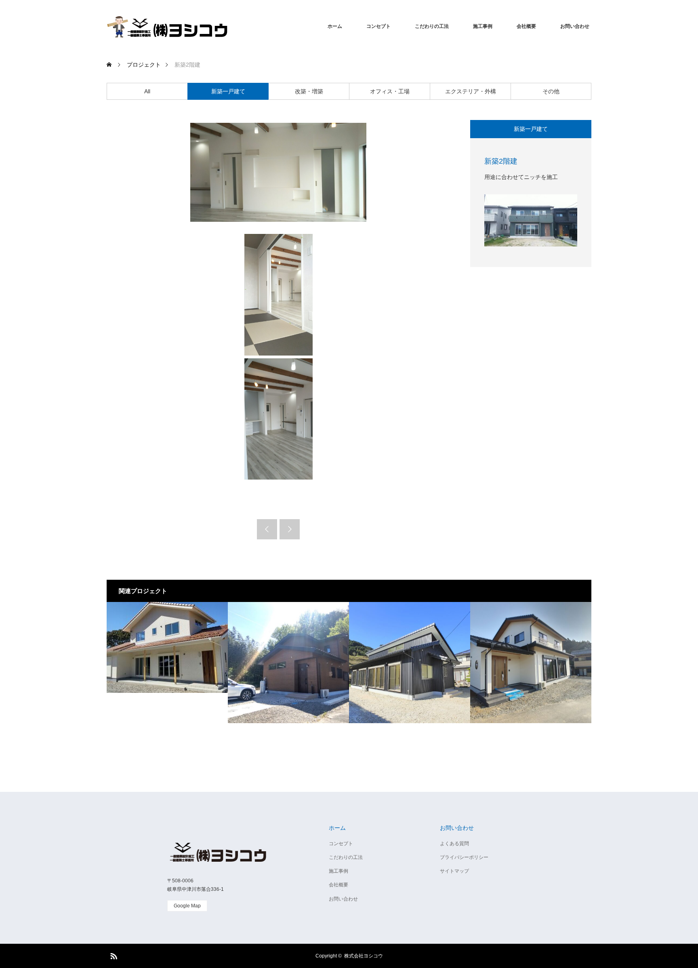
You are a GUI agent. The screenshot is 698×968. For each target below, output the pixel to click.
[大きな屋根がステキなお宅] (409, 662)
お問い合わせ (574, 26)
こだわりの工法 (432, 26)
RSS (113, 955)
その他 (550, 91)
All (147, 91)
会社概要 (526, 26)
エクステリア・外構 (470, 91)
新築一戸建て (228, 91)
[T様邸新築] (530, 662)
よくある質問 (454, 843)
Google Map (187, 906)
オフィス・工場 (390, 91)
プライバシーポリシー (464, 857)
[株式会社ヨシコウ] (167, 26)
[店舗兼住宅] (288, 662)
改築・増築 (309, 91)
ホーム (335, 26)
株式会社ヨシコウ (363, 956)
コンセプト (378, 26)
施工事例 (482, 26)
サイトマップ (454, 871)
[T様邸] (167, 662)
